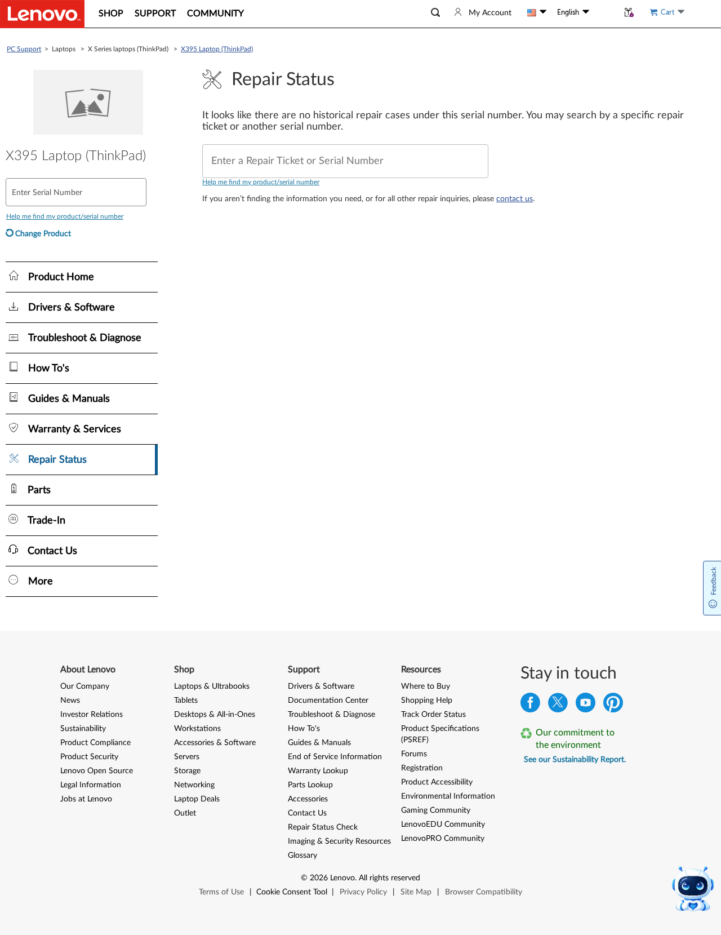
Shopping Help (426, 700)
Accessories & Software (215, 743)
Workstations (197, 729)
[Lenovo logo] (42, 14)
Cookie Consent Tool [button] (291, 892)
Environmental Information (448, 796)
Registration (422, 768)
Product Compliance (95, 743)
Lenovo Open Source (96, 771)
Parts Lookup (310, 785)
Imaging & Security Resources (339, 841)
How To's (304, 729)
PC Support (24, 49)
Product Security (89, 757)
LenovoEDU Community (443, 824)
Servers (186, 757)
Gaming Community (435, 810)
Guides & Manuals (319, 743)
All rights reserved (389, 878)
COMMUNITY (215, 13)
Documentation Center (328, 700)
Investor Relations (91, 715)
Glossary (302, 855)
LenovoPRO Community (442, 839)
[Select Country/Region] (536, 12)
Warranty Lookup (318, 771)
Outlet (185, 813)
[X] (558, 705)
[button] (435, 13)
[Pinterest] (613, 705)
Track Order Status (433, 715)
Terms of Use (221, 892)
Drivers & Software (321, 686)
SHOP (111, 13)
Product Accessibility (437, 782)
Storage (187, 771)
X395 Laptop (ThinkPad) (217, 49)
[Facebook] (530, 705)
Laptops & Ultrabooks (212, 686)
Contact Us (307, 813)
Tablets (186, 700)
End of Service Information (335, 757)
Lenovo (342, 878)
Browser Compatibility (483, 892)
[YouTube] (585, 705)
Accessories (308, 799)
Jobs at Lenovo (86, 799)
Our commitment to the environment (575, 739)
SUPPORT (155, 13)
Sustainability (83, 729)
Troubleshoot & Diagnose (331, 715)
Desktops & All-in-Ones (214, 715)
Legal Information (90, 785)
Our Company (84, 686)
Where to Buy (425, 686)
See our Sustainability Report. (575, 760)
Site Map (415, 892)
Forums (414, 754)
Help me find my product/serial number (260, 182)
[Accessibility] (603, 12)
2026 (319, 878)
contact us (514, 199)
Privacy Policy (363, 892)
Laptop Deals (197, 799)
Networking (194, 785)
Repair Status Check (323, 827)
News (70, 700)
